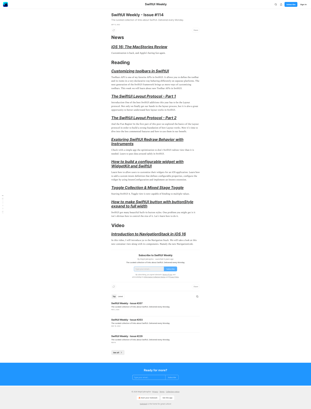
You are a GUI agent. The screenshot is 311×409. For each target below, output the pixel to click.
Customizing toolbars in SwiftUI (140, 71)
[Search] (275, 4)
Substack (143, 404)
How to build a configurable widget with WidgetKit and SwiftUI (147, 163)
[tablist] (117, 296)
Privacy (155, 391)
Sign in (303, 4)
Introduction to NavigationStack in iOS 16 (148, 234)
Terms (162, 391)
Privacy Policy (174, 277)
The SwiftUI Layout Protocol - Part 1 (143, 96)
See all (116, 352)
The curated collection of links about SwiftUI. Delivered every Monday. (140, 306)
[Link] (108, 37)
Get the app (167, 398)
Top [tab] (114, 296)
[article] (155, 308)
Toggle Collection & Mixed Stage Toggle (147, 187)
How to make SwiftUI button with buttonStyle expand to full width (152, 204)
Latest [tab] (120, 296)
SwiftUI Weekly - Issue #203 (127, 319)
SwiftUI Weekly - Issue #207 (127, 303)
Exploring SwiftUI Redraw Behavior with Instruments (147, 141)
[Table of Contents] (2, 204)
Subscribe (290, 4)
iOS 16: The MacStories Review (139, 46)
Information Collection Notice (154, 277)
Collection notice (172, 391)
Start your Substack (149, 398)
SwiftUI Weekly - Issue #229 (127, 336)
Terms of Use (167, 274)
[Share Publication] (281, 4)
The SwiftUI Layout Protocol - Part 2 (143, 117)
